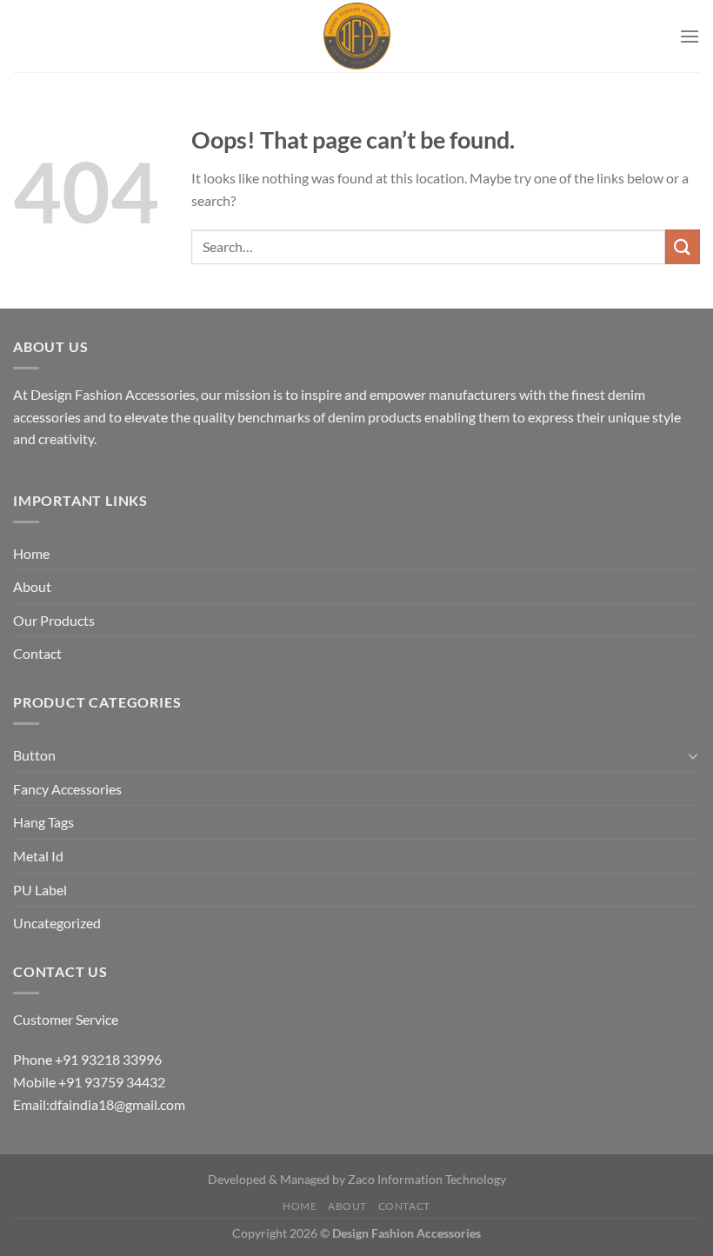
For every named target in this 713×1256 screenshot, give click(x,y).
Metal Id (38, 855)
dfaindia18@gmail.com (117, 1104)
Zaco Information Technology (427, 1179)
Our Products (54, 620)
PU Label (40, 889)
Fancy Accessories (67, 789)
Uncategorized (57, 922)
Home (31, 553)
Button (34, 755)
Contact (37, 653)
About (32, 586)
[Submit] (682, 246)
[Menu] (689, 36)
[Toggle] (693, 755)
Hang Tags (43, 822)
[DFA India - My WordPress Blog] (357, 36)
